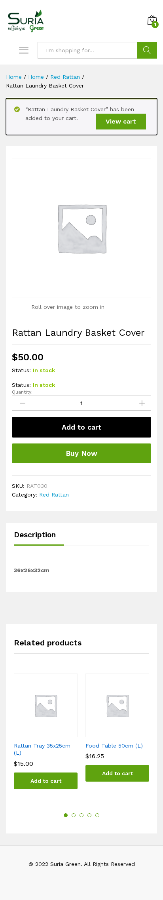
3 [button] (81, 815)
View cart (121, 121)
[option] (46, 737)
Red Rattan (54, 494)
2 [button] (74, 815)
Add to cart (81, 427)
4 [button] (89, 815)
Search (147, 50)
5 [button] (97, 815)
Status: (21, 370)
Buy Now (81, 453)
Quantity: (22, 392)
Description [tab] (35, 534)
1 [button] (66, 815)
